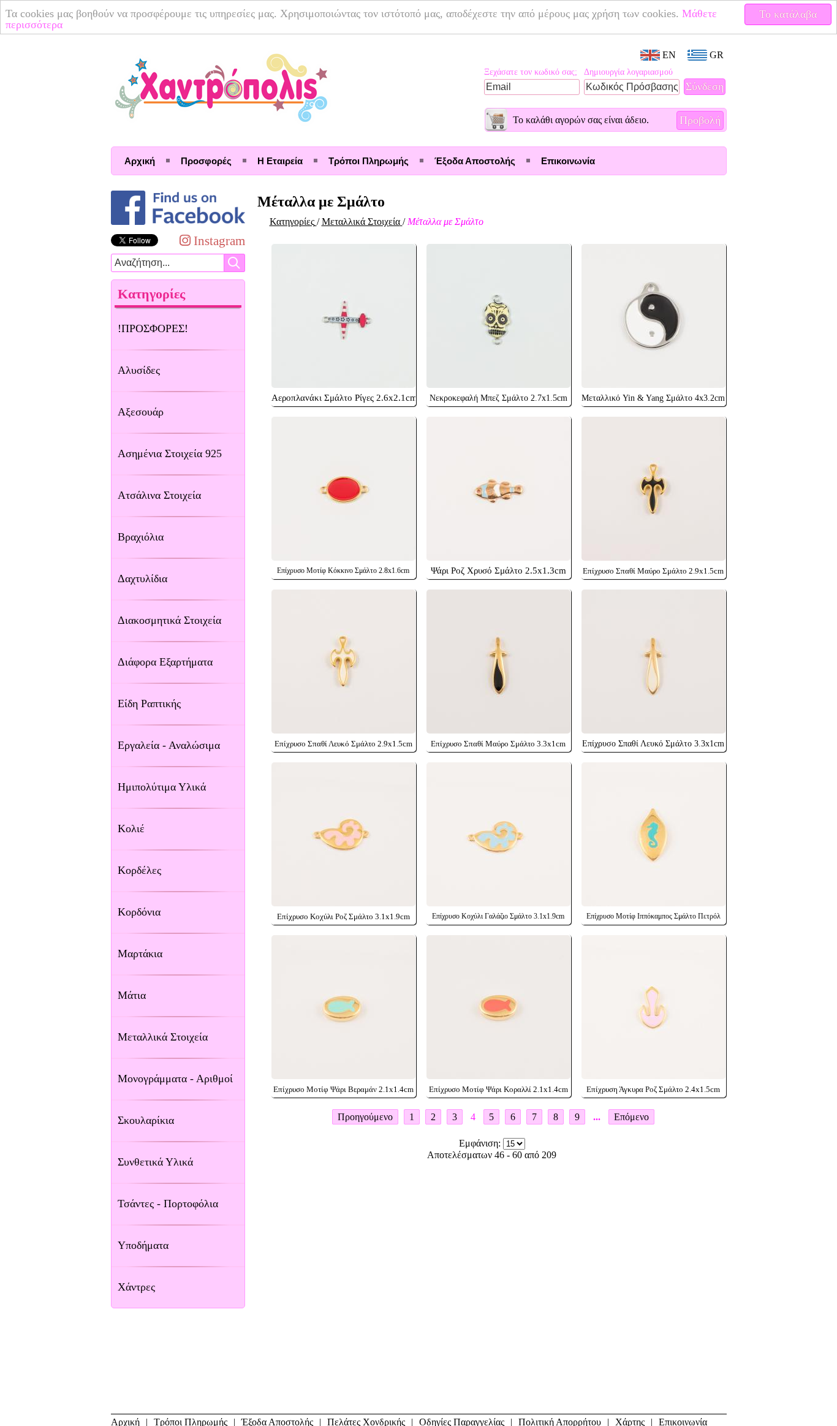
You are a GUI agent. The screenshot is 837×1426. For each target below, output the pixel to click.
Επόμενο (631, 1117)
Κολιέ (131, 828)
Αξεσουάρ (141, 412)
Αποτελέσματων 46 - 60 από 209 (491, 1155)
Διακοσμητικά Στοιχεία (169, 620)
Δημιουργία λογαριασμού (628, 72)
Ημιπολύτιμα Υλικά (162, 787)
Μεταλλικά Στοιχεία (163, 1037)
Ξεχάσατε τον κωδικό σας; (530, 72)
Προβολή (700, 120)
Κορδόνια (139, 912)
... (596, 1117)
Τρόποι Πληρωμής (368, 161)
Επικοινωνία (568, 161)
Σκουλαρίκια (146, 1120)
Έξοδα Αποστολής (474, 161)
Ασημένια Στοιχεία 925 (170, 453)
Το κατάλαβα (788, 14)
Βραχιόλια (141, 537)
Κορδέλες (139, 870)
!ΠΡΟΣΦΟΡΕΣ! (153, 328)
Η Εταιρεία (280, 161)
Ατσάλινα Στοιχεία (159, 495)
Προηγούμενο (365, 1117)
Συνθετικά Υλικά (155, 1162)
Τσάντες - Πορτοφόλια (168, 1203)
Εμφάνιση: (481, 1143)
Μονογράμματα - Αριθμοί (175, 1078)
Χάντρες (136, 1287)
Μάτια (132, 995)
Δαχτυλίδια (142, 578)
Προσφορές (206, 161)
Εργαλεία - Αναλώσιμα (169, 745)
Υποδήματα (143, 1245)
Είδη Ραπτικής (149, 703)
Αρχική (139, 161)
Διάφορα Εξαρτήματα (165, 662)
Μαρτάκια (140, 953)
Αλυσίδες (139, 370)
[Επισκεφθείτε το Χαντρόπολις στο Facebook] (178, 224)
